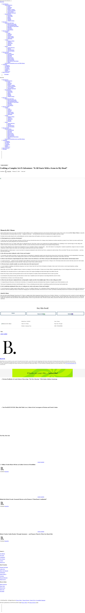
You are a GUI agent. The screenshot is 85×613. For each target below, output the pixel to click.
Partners (6, 145)
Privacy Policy (19, 600)
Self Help (9, 95)
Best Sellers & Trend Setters (12, 102)
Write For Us (7, 146)
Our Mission (7, 142)
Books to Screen (10, 134)
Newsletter (4, 149)
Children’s (9, 117)
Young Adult (10, 92)
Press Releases (10, 105)
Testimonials (2, 572)
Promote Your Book (4, 567)
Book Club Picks (10, 135)
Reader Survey (3, 579)
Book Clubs (2, 586)
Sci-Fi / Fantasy (10, 87)
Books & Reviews (8, 80)
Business (9, 94)
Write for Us (2, 562)
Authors (6, 107)
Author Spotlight (4, 165)
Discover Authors (5, 106)
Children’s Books (10, 96)
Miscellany (9, 103)
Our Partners (2, 559)
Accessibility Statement (40, 600)
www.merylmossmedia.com (70, 363)
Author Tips (2, 569)
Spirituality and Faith (11, 88)
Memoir (9, 93)
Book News (4, 97)
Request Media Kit (3, 577)
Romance (9, 84)
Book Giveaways (5, 148)
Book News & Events (9, 98)
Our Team (7, 143)
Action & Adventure (11, 86)
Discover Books (5, 127)
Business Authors (10, 116)
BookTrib (9, 171)
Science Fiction (10, 112)
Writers (6, 122)
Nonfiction (9, 83)
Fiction (8, 81)
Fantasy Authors (10, 113)
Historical (9, 121)
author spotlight (3, 333)
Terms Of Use (32, 600)
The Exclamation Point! (12, 101)
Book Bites (9, 131)
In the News (9, 104)
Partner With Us (3, 574)
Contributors (7, 144)
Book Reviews (5, 79)
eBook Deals (2, 587)
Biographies (9, 90)
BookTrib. (2, 1)
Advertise (2, 576)
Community (4, 140)
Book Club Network (4, 570)
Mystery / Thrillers (11, 85)
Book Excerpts (10, 133)
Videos (8, 137)
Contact (1, 560)
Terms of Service (26, 600)
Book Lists (9, 132)
